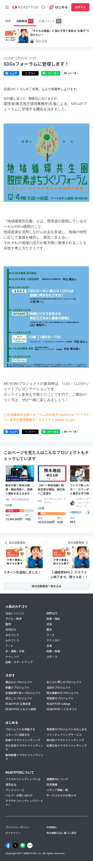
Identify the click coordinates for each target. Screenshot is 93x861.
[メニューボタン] (7, 7)
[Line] (22, 845)
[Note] (30, 845)
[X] (15, 845)
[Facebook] (8, 845)
